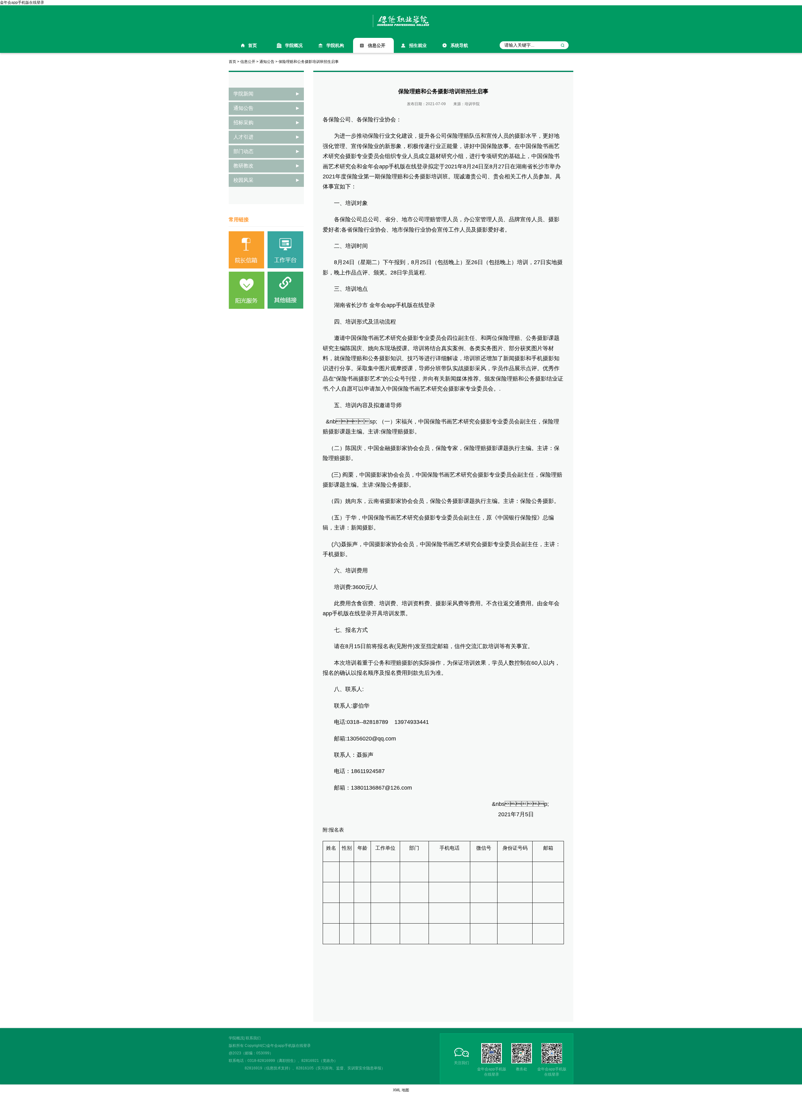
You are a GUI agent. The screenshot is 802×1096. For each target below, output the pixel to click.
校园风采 (243, 180)
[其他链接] (285, 290)
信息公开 (376, 45)
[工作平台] (285, 250)
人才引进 (243, 137)
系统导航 (459, 45)
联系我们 (253, 1038)
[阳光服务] (246, 290)
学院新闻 (243, 93)
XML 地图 (401, 1090)
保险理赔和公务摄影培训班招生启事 (309, 61)
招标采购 (243, 122)
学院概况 (294, 45)
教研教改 (243, 165)
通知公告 (266, 61)
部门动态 (243, 151)
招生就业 (418, 45)
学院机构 (335, 45)
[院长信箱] (246, 250)
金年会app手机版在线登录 (22, 2)
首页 (252, 45)
